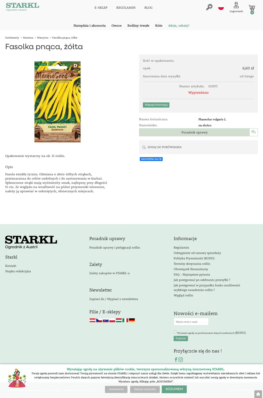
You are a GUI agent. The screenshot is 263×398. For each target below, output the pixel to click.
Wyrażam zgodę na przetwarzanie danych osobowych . (211, 333)
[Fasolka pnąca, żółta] (57, 101)
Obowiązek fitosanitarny (191, 269)
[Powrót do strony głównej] (258, 394)
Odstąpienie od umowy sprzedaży (197, 253)
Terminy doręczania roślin (192, 263)
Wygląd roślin (183, 295)
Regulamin (181, 247)
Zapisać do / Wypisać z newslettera (113, 299)
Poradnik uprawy (195, 132)
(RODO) (240, 333)
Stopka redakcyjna (18, 271)
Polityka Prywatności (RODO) (194, 258)
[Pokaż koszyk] (252, 8)
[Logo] (22, 7)
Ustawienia (116, 389)
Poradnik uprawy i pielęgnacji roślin (114, 247)
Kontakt (10, 266)
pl (221, 7)
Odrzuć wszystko (145, 389)
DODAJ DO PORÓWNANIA (165, 147)
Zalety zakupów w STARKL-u (109, 273)
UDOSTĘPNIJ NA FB (151, 159)
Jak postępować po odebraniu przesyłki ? (202, 280)
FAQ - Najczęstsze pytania (192, 274)
